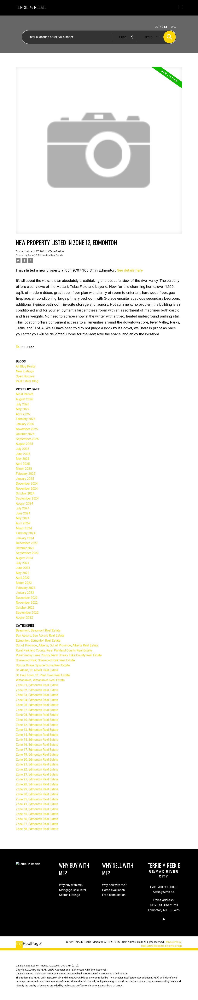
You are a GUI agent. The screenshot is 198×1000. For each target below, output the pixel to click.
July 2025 (22, 449)
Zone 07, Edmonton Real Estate (37, 710)
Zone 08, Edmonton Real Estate (37, 715)
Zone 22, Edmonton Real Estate (37, 769)
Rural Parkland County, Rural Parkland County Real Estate (54, 650)
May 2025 (22, 459)
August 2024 (24, 503)
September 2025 (27, 439)
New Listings (25, 371)
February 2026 (25, 419)
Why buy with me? (71, 885)
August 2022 (24, 617)
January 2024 (25, 538)
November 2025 (27, 429)
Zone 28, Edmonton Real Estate (37, 784)
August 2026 (24, 399)
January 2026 (25, 424)
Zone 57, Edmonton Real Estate (37, 824)
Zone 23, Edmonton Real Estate (37, 774)
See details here (130, 270)
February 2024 (25, 533)
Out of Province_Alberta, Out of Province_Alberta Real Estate (57, 645)
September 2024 (27, 498)
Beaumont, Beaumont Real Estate (38, 630)
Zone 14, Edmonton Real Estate (37, 735)
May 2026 (22, 409)
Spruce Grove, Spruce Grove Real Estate (43, 665)
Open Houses (25, 376)
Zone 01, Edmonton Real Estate (37, 685)
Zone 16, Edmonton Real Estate (37, 744)
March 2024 (24, 528)
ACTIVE (159, 27)
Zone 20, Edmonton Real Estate (37, 759)
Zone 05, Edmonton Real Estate (37, 705)
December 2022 (27, 598)
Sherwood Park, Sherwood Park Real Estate (45, 660)
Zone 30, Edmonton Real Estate (37, 794)
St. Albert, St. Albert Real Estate (37, 670)
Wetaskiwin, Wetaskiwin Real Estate (40, 680)
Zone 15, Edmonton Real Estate (37, 739)
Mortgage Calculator (72, 890)
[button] (164, 919)
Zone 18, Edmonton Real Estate (37, 754)
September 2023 (27, 553)
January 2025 (25, 479)
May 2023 (22, 573)
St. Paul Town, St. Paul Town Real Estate (43, 675)
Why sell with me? (114, 885)
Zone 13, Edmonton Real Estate (37, 730)
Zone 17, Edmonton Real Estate (37, 750)
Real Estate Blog (27, 381)
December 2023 (27, 543)
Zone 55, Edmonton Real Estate (37, 814)
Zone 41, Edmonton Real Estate (37, 804)
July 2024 (22, 508)
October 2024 (25, 493)
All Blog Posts (25, 366)
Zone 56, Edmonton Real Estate (37, 819)
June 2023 (23, 568)
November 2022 (27, 602)
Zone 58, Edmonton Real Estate (37, 829)
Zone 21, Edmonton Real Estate (37, 764)
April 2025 (23, 464)
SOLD (173, 27)
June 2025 (23, 454)
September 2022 (27, 612)
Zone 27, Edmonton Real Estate (37, 779)
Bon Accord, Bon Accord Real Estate (40, 635)
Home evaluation (113, 890)
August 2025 (24, 444)
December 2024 (27, 483)
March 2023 (24, 583)
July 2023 (22, 563)
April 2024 (23, 523)
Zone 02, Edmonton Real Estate (37, 690)
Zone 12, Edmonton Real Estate (45, 255)
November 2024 (27, 488)
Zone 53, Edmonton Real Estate (37, 809)
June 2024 (23, 513)
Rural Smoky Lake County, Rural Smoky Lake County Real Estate (59, 655)
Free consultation (113, 895)
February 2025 (25, 473)
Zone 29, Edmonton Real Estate (37, 789)
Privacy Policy (173, 941)
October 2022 (25, 607)
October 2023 (25, 548)
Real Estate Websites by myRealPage (161, 945)
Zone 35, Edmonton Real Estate (37, 799)
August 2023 (24, 558)
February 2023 (25, 588)
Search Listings (69, 895)
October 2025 (25, 434)
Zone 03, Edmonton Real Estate (37, 695)
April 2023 (23, 578)
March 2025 (24, 468)
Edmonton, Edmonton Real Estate (38, 640)
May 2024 (22, 518)
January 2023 (25, 592)
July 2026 (22, 404)
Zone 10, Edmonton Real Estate (37, 720)
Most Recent (24, 394)
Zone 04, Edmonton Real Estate (37, 700)
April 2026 (23, 414)
